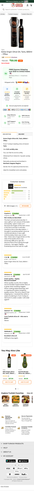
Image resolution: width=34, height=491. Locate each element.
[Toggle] (1, 443)
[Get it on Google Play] (10, 461)
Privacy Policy (23, 477)
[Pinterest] (22, 465)
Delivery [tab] (21, 134)
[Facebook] (12, 465)
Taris (2, 50)
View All (30, 393)
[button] (2, 5)
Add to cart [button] (9, 382)
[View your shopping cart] (31, 5)
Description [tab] (7, 134)
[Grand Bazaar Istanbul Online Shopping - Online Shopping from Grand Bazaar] (17, 5)
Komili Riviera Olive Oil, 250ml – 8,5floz (24, 373)
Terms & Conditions (12, 477)
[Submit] (3, 9)
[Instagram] (15, 465)
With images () (12, 206)
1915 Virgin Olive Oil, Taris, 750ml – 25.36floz (9, 373)
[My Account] (27, 5)
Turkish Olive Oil (26, 14)
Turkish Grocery (13, 14)
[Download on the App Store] (23, 461)
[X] (18, 465)
